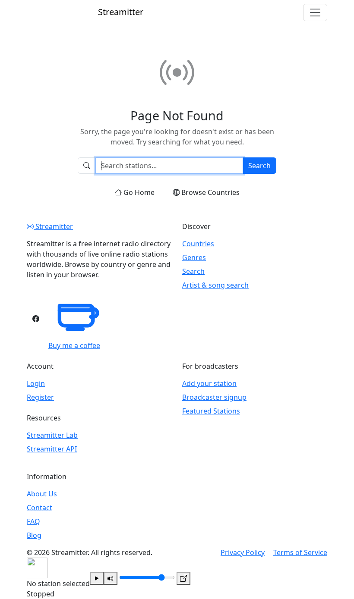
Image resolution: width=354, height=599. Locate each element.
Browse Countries (210, 192)
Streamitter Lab (52, 435)
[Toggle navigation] (315, 12)
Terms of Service (300, 552)
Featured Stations (211, 411)
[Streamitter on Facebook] (36, 318)
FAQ (33, 521)
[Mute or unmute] (110, 578)
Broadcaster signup (214, 397)
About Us (42, 494)
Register (40, 397)
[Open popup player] (183, 578)
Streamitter (53, 226)
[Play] (97, 578)
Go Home (139, 192)
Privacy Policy (243, 552)
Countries (198, 243)
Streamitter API (52, 449)
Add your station (209, 383)
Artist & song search (215, 285)
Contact (39, 507)
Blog (34, 535)
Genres (194, 257)
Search (259, 165)
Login (36, 383)
